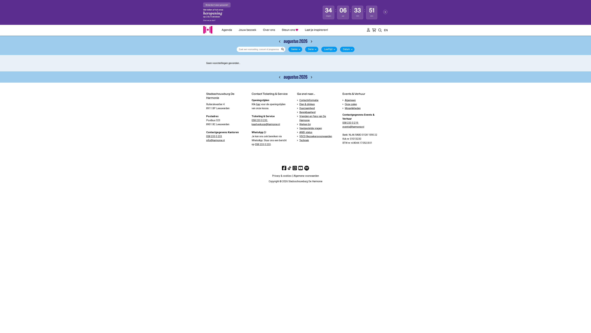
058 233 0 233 (214, 136)
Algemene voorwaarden (306, 175)
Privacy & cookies (281, 175)
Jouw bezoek (247, 30)
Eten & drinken (307, 104)
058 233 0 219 (350, 122)
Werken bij (305, 124)
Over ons (269, 30)
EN (386, 30)
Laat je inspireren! (316, 30)
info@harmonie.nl (215, 140)
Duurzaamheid (307, 108)
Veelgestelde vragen (310, 128)
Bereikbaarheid (307, 112)
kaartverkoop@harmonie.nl (266, 124)
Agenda (227, 30)
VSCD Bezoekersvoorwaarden (315, 136)
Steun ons (289, 30)
